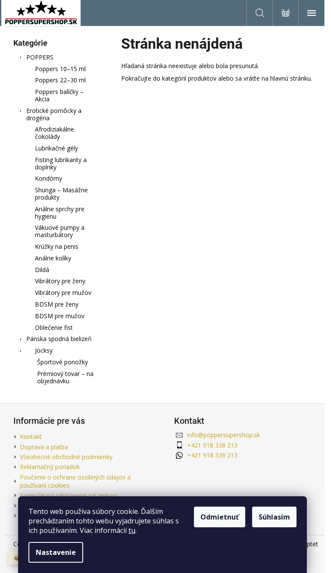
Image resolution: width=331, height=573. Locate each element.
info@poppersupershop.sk (223, 435)
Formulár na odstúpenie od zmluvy (68, 496)
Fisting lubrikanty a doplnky (61, 163)
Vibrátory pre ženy (60, 281)
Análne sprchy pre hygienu (59, 212)
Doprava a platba (44, 447)
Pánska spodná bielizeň (59, 339)
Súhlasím (274, 517)
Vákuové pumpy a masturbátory (59, 231)
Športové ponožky (62, 362)
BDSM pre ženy (56, 304)
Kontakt (31, 436)
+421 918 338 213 (212, 445)
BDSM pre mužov (59, 316)
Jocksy (44, 350)
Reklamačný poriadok (50, 467)
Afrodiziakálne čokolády (54, 133)
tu (131, 530)
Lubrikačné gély (56, 148)
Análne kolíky (53, 258)
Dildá (42, 270)
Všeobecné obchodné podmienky (66, 457)
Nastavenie (56, 552)
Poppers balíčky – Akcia (59, 95)
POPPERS (39, 57)
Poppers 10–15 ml (60, 69)
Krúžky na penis (56, 246)
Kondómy (48, 178)
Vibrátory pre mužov (63, 292)
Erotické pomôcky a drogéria (53, 114)
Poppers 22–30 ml (60, 80)
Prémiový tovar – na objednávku (65, 377)
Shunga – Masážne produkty (61, 193)
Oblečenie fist (54, 327)
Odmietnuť (219, 517)
